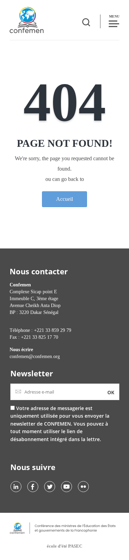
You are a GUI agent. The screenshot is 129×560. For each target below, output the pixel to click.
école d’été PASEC (64, 546)
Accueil (64, 199)
